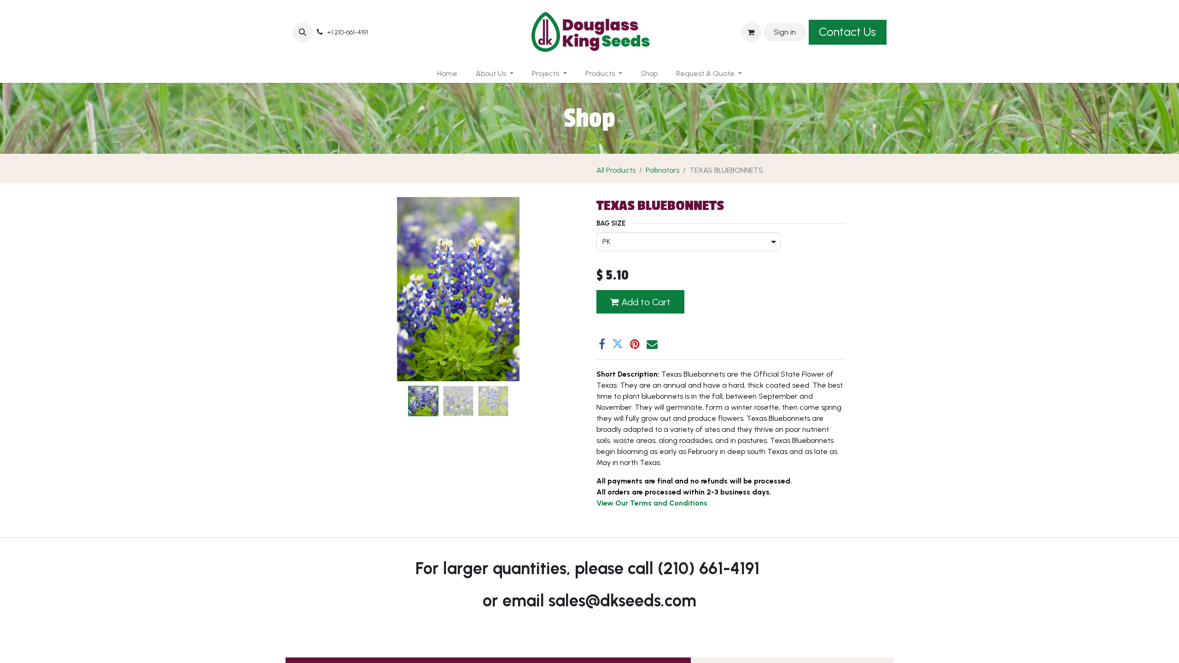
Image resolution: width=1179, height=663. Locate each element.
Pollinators (662, 170)
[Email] (652, 343)
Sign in (785, 32)
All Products (616, 170)
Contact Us (847, 32)
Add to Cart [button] (645, 302)
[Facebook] (602, 343)
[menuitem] (447, 73)
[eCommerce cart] (751, 32)
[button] (302, 32)
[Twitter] (617, 343)
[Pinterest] (635, 343)
